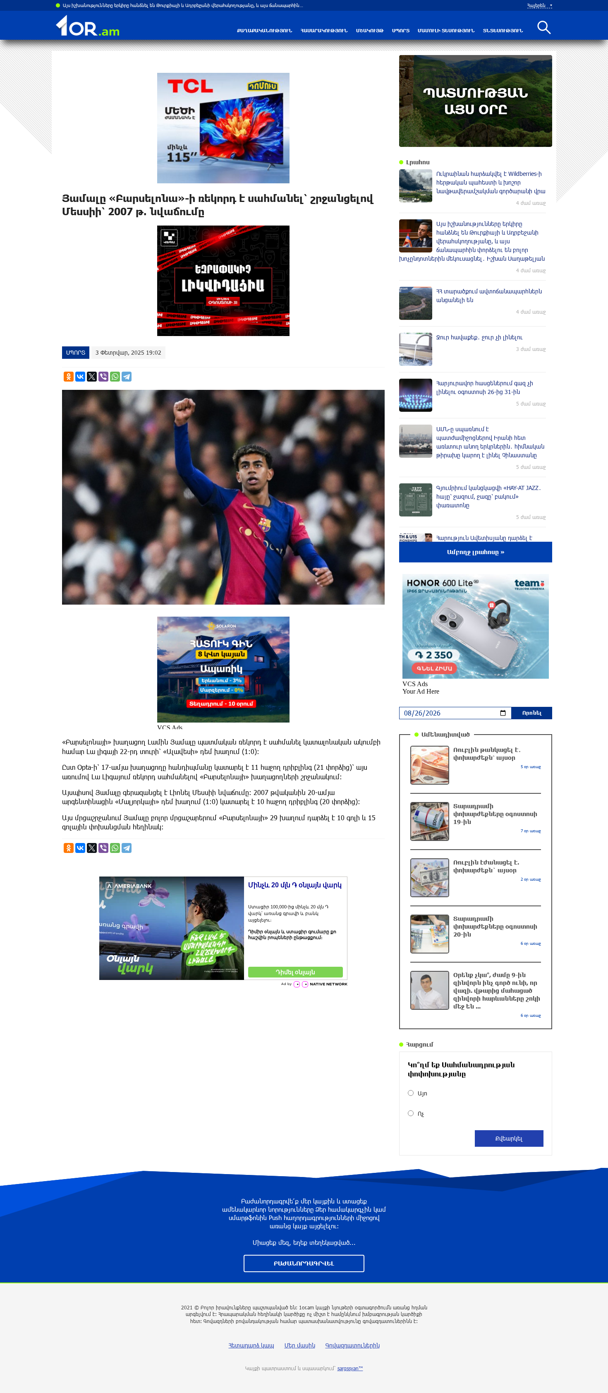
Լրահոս (418, 162)
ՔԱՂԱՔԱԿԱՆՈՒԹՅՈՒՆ (264, 30)
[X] (92, 377)
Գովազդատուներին (353, 1345)
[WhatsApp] (115, 377)
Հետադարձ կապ (251, 1345)
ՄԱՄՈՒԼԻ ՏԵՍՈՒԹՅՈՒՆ (446, 30)
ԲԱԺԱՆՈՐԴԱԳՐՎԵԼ (304, 1263)
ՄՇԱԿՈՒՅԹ (370, 30)
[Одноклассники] (69, 377)
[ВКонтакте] (80, 377)
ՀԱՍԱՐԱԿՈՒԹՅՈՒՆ (324, 30)
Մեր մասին (300, 1345)
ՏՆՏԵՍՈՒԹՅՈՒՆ (503, 30)
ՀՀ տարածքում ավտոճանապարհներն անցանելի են (119, 5)
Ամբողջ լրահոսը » (476, 551)
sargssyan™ (350, 1368)
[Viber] (103, 377)
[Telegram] (127, 377)
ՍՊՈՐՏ (400, 30)
